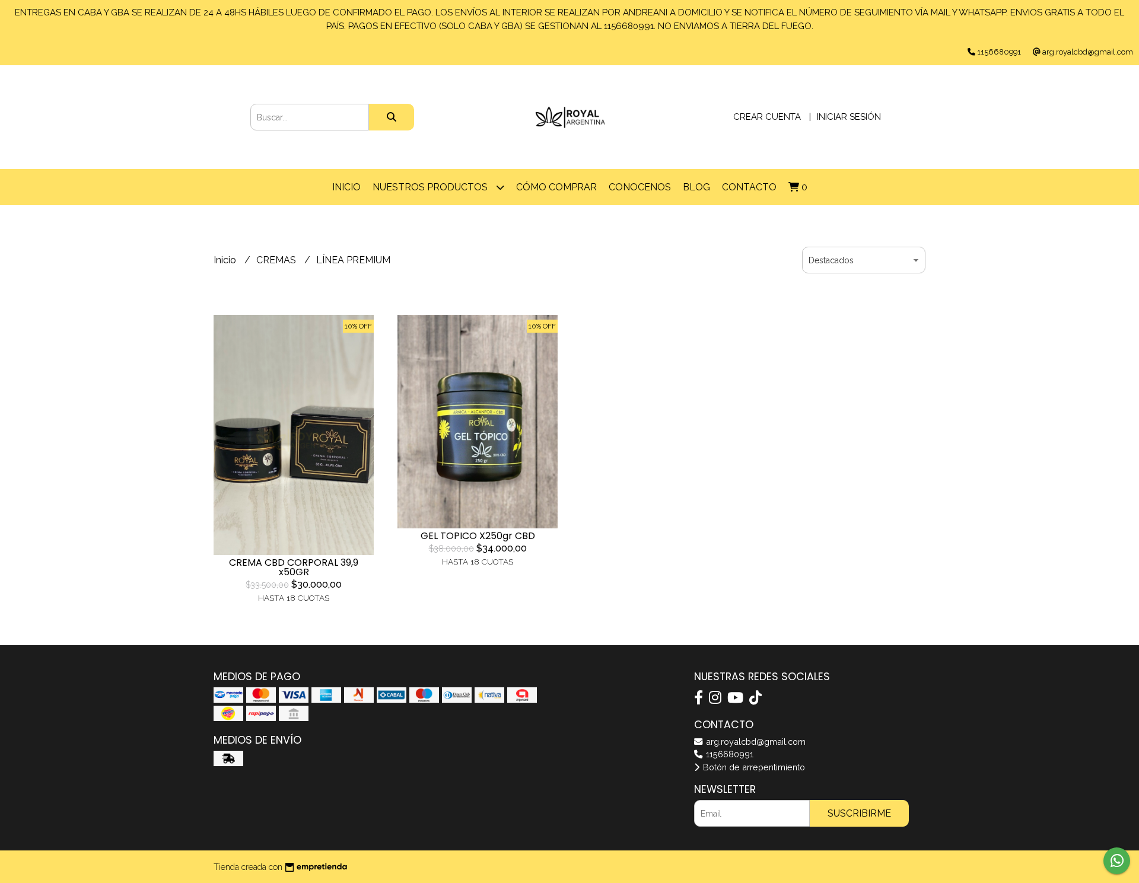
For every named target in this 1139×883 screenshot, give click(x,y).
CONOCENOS (640, 187)
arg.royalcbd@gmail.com (755, 742)
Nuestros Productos (431, 187)
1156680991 (728, 754)
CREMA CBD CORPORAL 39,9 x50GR (293, 567)
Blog (696, 187)
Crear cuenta (767, 116)
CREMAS (277, 260)
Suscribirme (859, 813)
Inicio (346, 187)
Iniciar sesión (849, 116)
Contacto (749, 187)
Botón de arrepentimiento (753, 767)
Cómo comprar (556, 187)
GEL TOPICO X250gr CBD (478, 536)
